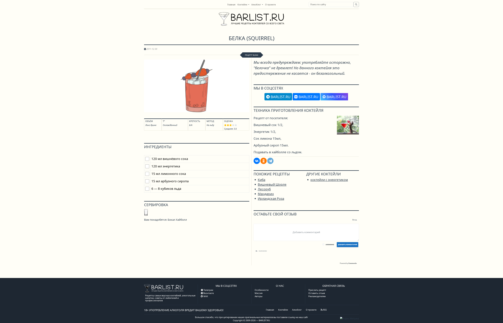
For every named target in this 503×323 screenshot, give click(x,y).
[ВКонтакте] (257, 161)
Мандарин (266, 194)
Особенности (262, 290)
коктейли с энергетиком (329, 179)
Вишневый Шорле (272, 184)
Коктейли (283, 309)
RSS (324, 309)
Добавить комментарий (347, 245)
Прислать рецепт (317, 290)
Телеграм (208, 290)
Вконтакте (208, 293)
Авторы (258, 296)
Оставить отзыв (316, 293)
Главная (270, 309)
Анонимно (330, 245)
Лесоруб (264, 189)
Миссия (259, 293)
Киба (261, 179)
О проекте (311, 309)
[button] (243, 4)
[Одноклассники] (263, 161)
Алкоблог (297, 309)
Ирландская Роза (271, 198)
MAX (205, 296)
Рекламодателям (317, 296)
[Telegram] (270, 161)
